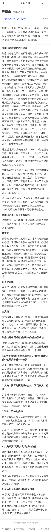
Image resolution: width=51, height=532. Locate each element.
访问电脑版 (20, 529)
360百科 (25, 3)
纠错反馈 (46, 529)
